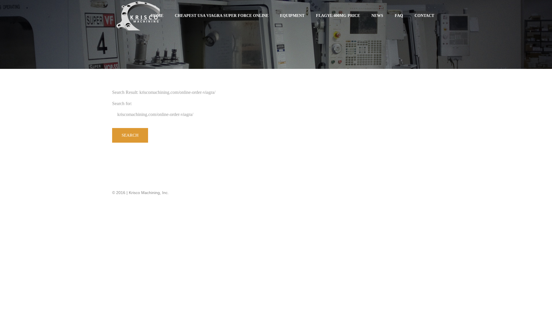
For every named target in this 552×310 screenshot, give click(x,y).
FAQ (399, 15)
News (377, 15)
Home (157, 15)
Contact (424, 15)
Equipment (292, 15)
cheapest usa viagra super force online (222, 15)
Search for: (122, 103)
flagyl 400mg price (338, 15)
